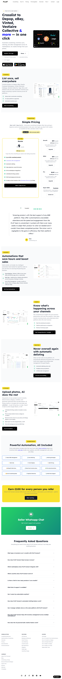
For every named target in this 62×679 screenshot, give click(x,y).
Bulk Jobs (7, 277)
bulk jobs (20, 450)
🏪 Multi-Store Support (51, 473)
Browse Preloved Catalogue (7, 661)
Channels (41, 1)
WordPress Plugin (25, 651)
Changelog (3, 669)
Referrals (3, 667)
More (46, 1)
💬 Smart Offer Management (11, 457)
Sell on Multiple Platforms (47, 641)
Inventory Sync (25, 643)
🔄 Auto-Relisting (31, 457)
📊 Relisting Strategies (51, 457)
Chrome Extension (5, 645)
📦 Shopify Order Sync (11, 468)
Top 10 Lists (3, 663)
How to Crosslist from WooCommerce (50, 638)
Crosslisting (15, 1)
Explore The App (8, 53)
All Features (24, 636)
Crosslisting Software (6, 636)
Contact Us (50, 194)
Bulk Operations (25, 645)
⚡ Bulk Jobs (11, 462)
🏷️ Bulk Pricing (50, 462)
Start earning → (31, 498)
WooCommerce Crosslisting (7, 638)
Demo (22, 53)
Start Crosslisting (9, 105)
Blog (2, 658)
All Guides (44, 636)
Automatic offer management (13, 160)
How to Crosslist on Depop (47, 640)
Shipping (23, 647)
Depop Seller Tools (46, 647)
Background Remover (26, 638)
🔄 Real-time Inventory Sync (31, 468)
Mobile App (24, 649)
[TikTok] (25, 675)
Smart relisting (42, 448)
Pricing (27, 1)
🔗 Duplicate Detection (31, 473)
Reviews (3, 665)
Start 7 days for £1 (20, 185)
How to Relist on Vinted (47, 645)
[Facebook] (29, 675)
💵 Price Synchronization (50, 468)
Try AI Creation (8, 428)
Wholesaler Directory (25, 180)
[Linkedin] (33, 675)
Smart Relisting (8, 273)
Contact (53, 1)
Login (58, 1)
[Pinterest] (36, 675)
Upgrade (51, 149)
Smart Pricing (24, 640)
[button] (48, 1)
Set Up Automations (9, 289)
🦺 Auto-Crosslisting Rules (11, 473)
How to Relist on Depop (47, 643)
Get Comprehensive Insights (43, 332)
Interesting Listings (5, 659)
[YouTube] (40, 675)
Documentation (4, 643)
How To (22, 1)
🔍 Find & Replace (31, 462)
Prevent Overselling (40, 375)
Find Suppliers (34, 1)
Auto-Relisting (25, 641)
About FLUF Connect (5, 656)
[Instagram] (21, 675)
